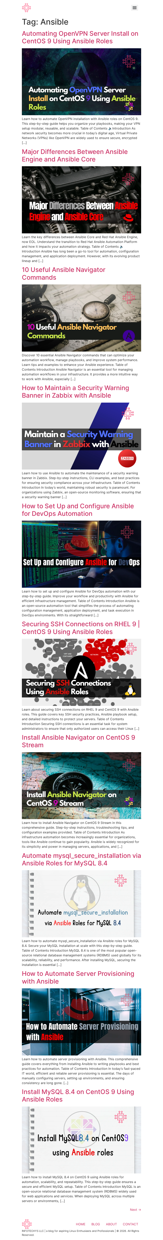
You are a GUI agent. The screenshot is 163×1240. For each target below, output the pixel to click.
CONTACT (130, 1224)
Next (135, 1210)
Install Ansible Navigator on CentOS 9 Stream (78, 741)
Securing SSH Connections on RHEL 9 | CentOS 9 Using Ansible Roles (81, 627)
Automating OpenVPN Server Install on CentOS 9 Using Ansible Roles (80, 37)
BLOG (95, 1224)
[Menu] (134, 8)
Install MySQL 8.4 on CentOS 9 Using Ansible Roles (78, 1095)
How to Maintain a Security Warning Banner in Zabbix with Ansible (75, 391)
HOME (80, 1224)
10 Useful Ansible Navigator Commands (63, 273)
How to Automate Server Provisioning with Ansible (78, 977)
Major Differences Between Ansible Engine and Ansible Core (75, 155)
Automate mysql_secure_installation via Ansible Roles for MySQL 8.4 (81, 859)
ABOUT (111, 1224)
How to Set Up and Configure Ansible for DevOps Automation (78, 509)
